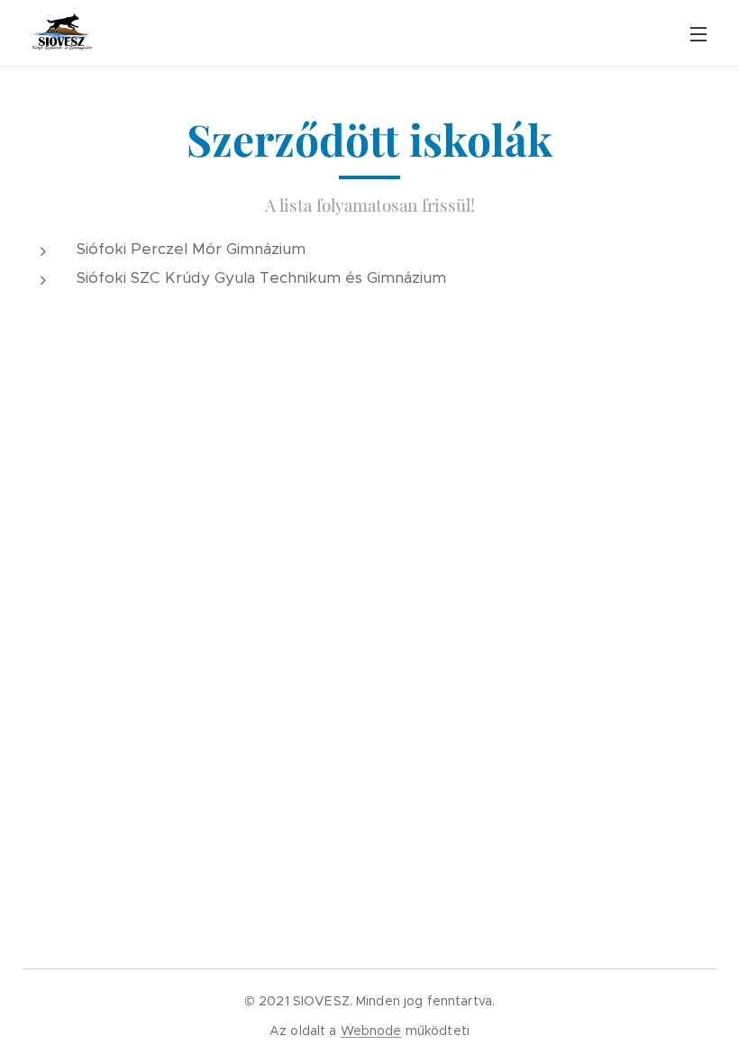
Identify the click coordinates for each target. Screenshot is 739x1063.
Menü (698, 33)
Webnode (371, 1030)
